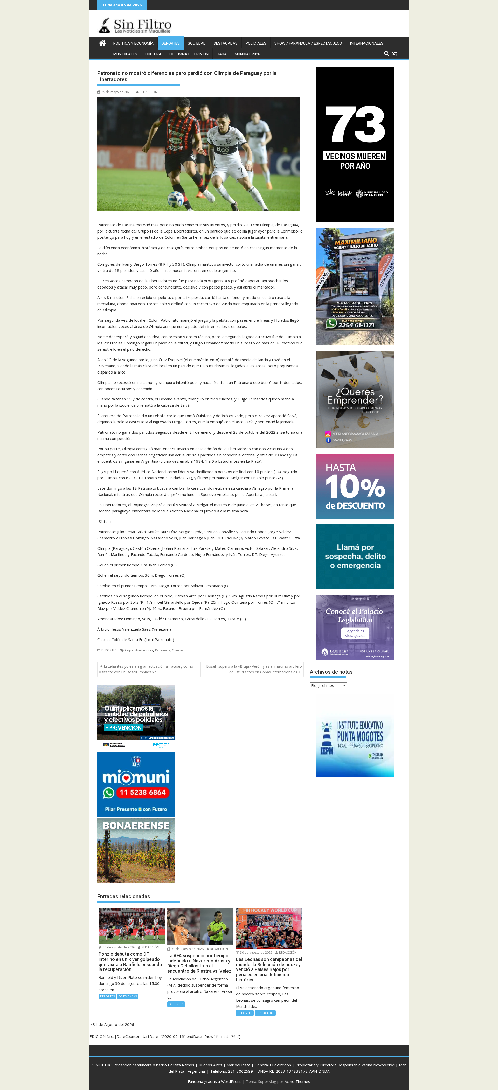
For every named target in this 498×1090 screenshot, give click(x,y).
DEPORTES (171, 43)
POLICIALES (256, 43)
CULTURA (153, 54)
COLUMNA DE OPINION (189, 54)
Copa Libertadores (139, 650)
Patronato (162, 650)
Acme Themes (297, 1081)
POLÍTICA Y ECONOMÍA (133, 43)
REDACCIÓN (148, 92)
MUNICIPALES (125, 54)
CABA (222, 54)
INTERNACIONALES (366, 43)
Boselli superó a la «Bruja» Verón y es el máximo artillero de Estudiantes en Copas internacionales (254, 669)
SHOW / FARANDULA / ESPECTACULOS (308, 43)
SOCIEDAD (197, 43)
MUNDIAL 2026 (247, 54)
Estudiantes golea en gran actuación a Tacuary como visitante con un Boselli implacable (146, 669)
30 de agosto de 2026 (118, 947)
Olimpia (178, 650)
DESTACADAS (226, 43)
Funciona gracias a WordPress (214, 1081)
